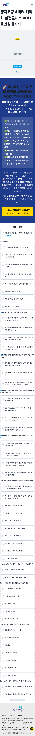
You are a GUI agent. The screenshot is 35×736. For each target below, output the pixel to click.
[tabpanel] (17, 150)
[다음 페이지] (23, 699)
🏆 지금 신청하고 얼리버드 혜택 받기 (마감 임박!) (17, 211)
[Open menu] (31, 4)
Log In (17, 72)
